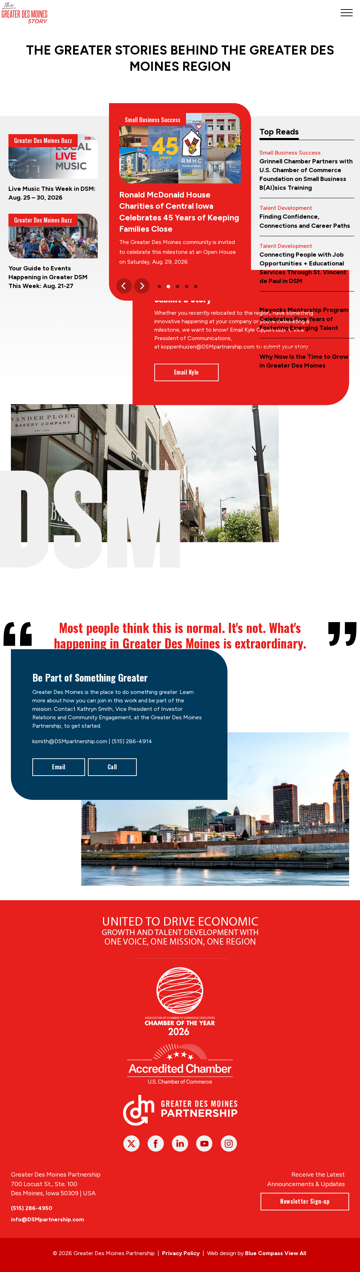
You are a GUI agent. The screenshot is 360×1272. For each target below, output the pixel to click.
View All (295, 1253)
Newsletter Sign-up (304, 1201)
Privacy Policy (181, 1253)
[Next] (141, 286)
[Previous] (124, 286)
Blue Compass (264, 1253)
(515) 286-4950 (31, 1208)
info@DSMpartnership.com (47, 1219)
